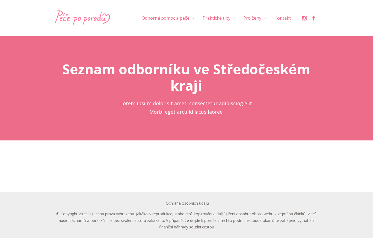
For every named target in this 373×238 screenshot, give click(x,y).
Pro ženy (252, 18)
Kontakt (282, 18)
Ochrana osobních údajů (187, 203)
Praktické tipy (216, 18)
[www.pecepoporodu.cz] (82, 18)
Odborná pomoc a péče (166, 18)
